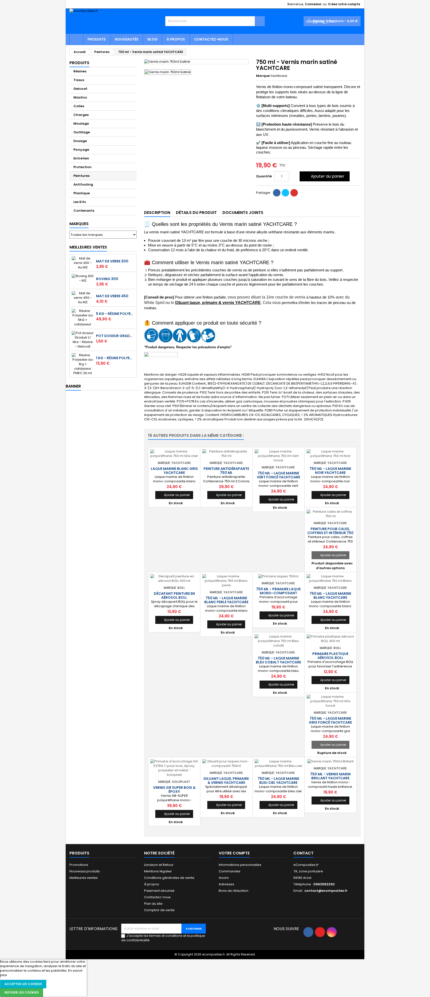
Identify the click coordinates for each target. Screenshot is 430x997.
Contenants (83, 210)
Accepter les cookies (23, 984)
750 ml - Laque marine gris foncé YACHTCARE (330, 720)
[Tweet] (285, 193)
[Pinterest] (294, 193)
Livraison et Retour (158, 864)
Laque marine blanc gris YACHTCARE (174, 470)
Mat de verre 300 (112, 261)
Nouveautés (126, 39)
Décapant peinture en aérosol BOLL (174, 595)
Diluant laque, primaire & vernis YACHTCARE (218, 302)
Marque (263, 76)
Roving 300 (107, 279)
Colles (78, 106)
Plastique (81, 193)
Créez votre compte (344, 4)
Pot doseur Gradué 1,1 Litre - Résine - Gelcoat (115, 336)
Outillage (81, 132)
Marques (79, 224)
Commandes (229, 871)
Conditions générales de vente (169, 877)
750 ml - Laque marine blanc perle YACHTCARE (226, 600)
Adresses (226, 884)
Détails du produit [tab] (196, 212)
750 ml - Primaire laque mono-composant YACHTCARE (278, 593)
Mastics (80, 97)
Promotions (78, 864)
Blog (153, 39)
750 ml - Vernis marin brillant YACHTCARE (330, 776)
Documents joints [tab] (242, 212)
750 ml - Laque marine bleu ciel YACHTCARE (278, 780)
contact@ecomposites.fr (326, 890)
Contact (303, 853)
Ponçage (81, 149)
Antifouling (83, 184)
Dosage (80, 141)
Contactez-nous (211, 39)
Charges (81, 114)
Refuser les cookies (21, 992)
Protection (82, 167)
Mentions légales (158, 871)
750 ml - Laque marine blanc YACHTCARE (330, 595)
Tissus (78, 80)
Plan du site (153, 903)
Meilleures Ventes (88, 247)
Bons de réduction (233, 890)
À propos (176, 39)
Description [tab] (157, 212)
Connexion (313, 4)
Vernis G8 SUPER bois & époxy (174, 789)
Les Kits (79, 201)
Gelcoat (80, 88)
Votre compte (234, 853)
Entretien (81, 158)
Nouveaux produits (84, 871)
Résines (79, 71)
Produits (97, 39)
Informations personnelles (240, 864)
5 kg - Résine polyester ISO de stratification (115, 314)
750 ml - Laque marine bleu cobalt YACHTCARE (278, 660)
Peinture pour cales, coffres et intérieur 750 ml (330, 532)
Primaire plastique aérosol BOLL (330, 655)
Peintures (81, 175)
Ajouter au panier (324, 176)
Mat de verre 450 (112, 296)
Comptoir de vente (159, 910)
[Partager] (276, 193)
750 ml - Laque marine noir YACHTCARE (330, 470)
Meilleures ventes (83, 877)
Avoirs (224, 877)
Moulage (81, 123)
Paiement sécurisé (159, 890)
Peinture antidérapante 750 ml (226, 470)
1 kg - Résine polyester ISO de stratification (115, 358)
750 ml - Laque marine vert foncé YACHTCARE (278, 475)
